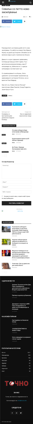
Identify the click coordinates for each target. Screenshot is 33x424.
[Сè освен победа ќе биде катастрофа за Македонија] (6, 132)
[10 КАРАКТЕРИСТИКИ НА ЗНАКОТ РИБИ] (6, 331)
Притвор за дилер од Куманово (21, 295)
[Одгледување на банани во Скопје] (6, 322)
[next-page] (6, 155)
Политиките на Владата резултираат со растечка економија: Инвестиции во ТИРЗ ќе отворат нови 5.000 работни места (20, 230)
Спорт (3, 5)
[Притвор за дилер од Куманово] (6, 298)
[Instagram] (16, 413)
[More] (24, 21)
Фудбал (7, 5)
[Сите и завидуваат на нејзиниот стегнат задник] (6, 339)
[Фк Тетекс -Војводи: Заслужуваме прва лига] (6, 149)
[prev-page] (3, 155)
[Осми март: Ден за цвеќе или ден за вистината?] (6, 266)
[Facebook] (12, 413)
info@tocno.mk (22, 400)
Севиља (10, 95)
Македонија (5, 152)
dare (13, 134)
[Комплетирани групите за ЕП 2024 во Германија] (6, 141)
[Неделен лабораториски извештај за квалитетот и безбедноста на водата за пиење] (6, 242)
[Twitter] (21, 413)
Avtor (13, 142)
